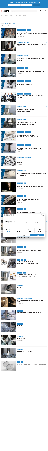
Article (6, 25)
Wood (14, 23)
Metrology (10, 23)
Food (5, 23)
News (8, 25)
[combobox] (14, 5)
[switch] (18, 231)
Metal (8, 23)
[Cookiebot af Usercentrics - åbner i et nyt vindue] (40, 215)
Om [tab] (38, 217)
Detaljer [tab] (24, 217)
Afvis (24, 235)
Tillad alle (37, 235)
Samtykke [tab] (10, 217)
